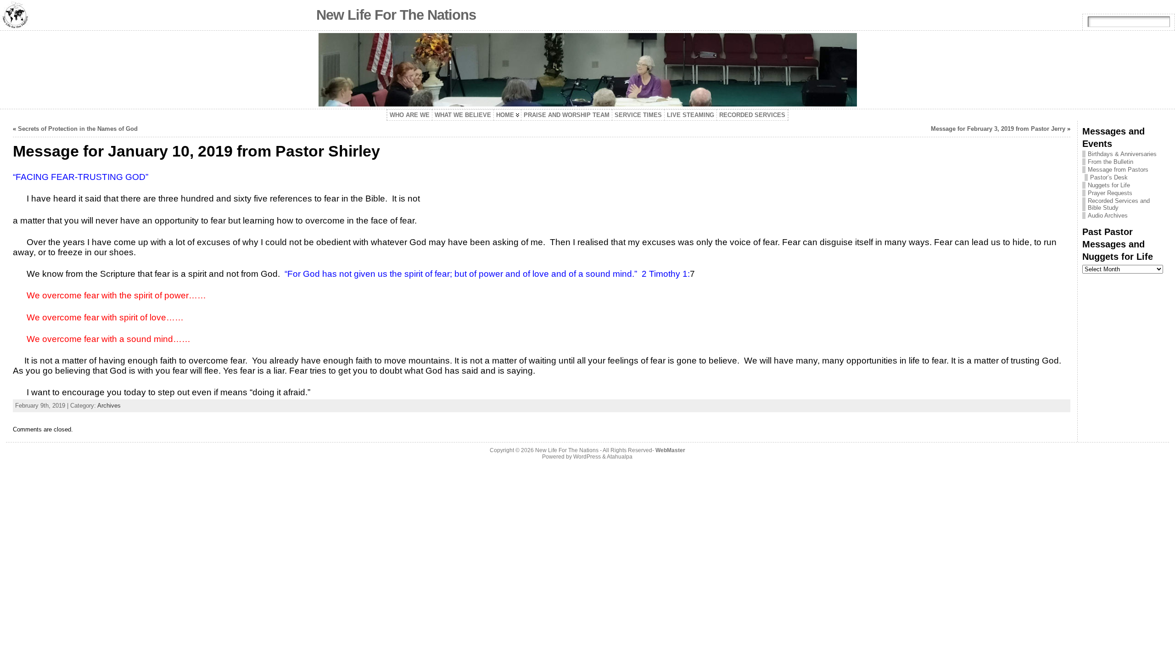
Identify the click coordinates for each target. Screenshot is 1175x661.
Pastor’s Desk (1109, 177)
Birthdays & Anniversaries (1122, 154)
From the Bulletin (1110, 161)
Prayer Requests (1110, 193)
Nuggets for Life (1109, 185)
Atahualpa (619, 457)
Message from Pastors (1118, 169)
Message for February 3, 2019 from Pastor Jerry (998, 128)
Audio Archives (1108, 215)
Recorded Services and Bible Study (1119, 204)
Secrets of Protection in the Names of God (78, 128)
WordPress (587, 457)
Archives (109, 405)
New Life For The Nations (396, 15)
